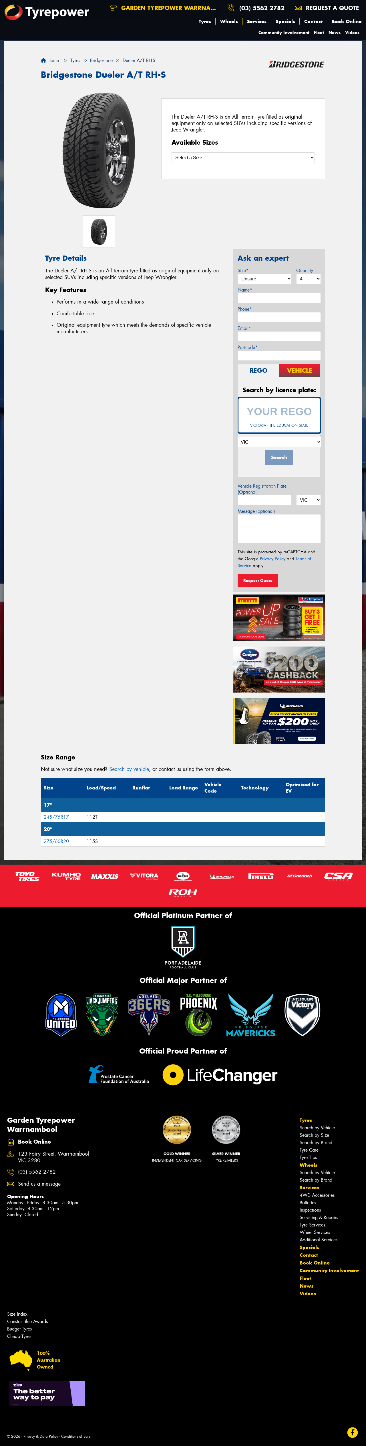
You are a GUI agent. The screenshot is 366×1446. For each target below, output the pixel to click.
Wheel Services (315, 1232)
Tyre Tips (308, 1157)
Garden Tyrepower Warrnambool (171, 7)
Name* (245, 290)
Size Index (17, 1314)
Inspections (310, 1210)
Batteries (308, 1203)
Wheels (229, 21)
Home (52, 60)
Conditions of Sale (76, 1436)
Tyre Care (309, 1150)
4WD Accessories (317, 1195)
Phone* (245, 309)
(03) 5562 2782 (262, 7)
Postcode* (248, 347)
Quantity (304, 271)
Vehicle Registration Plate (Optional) (262, 489)
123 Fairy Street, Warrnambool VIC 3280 (53, 1157)
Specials (285, 21)
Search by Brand (316, 1143)
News (335, 32)
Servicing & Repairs (319, 1217)
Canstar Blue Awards (27, 1322)
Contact (313, 21)
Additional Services (318, 1240)
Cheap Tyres (19, 1336)
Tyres (205, 21)
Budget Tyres (19, 1329)
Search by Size (314, 1135)
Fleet (319, 32)
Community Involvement (283, 32)
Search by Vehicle (317, 1128)
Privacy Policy (272, 559)
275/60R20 (56, 841)
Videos (352, 32)
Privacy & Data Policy (40, 1436)
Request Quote (257, 580)
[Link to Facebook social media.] (352, 1432)
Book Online (347, 21)
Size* (243, 271)
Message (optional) (256, 511)
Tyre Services (312, 1225)
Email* (244, 328)
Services (256, 21)
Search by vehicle (129, 769)
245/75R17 (56, 817)
